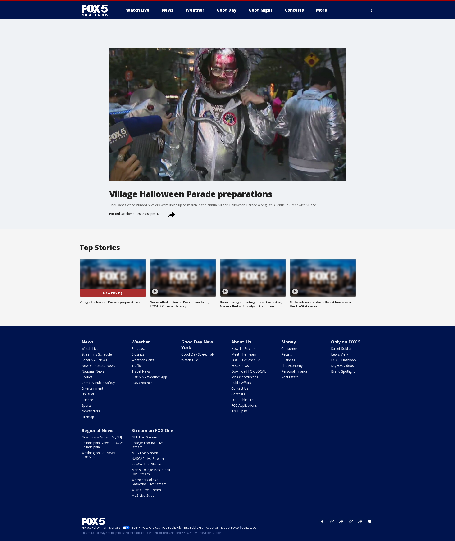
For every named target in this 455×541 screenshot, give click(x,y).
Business (288, 360)
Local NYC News (94, 360)
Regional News (97, 430)
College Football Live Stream (148, 445)
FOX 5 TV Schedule (245, 360)
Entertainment (92, 388)
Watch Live (90, 348)
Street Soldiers (342, 348)
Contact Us (239, 388)
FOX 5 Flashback (343, 360)
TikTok (341, 521)
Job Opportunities (244, 377)
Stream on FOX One (152, 430)
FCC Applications (244, 405)
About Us (241, 342)
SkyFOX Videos (342, 365)
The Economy (292, 365)
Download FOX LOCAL (248, 371)
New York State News (98, 365)
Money (288, 342)
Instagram (332, 521)
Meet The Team (243, 354)
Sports (86, 405)
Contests (238, 394)
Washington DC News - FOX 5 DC (99, 455)
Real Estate (290, 377)
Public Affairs (241, 382)
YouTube (351, 521)
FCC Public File (242, 399)
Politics (87, 377)
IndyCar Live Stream (147, 464)
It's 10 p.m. (239, 411)
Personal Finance (294, 371)
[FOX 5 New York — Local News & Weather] (97, 10)
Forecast (138, 348)
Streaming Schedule (97, 354)
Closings (138, 354)
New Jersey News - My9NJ (102, 437)
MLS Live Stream (145, 495)
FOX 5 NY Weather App (149, 377)
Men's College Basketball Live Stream (151, 472)
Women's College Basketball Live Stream (149, 482)
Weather (141, 342)
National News (93, 371)
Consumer (289, 348)
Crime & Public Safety (98, 382)
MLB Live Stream (145, 453)
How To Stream (243, 348)
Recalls (286, 354)
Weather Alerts (143, 360)
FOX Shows (240, 365)
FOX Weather (142, 382)
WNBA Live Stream (146, 489)
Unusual (88, 394)
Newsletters (91, 411)
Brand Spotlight (343, 371)
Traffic (136, 365)
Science (87, 399)
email (369, 521)
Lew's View (339, 354)
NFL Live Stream (144, 437)
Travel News (141, 371)
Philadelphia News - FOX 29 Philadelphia (103, 445)
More (321, 10)
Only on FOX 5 (345, 342)
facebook (322, 521)
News (87, 342)
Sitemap (88, 417)
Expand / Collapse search (370, 10)
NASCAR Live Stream (148, 458)
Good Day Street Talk (197, 354)
